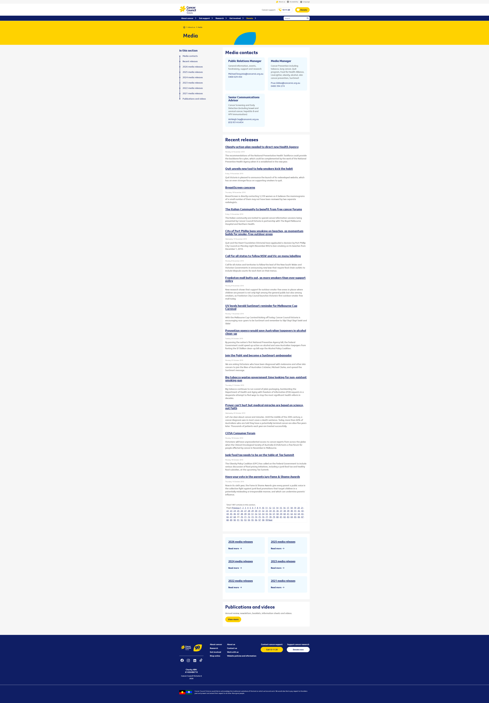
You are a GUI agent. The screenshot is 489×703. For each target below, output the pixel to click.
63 (295, 514)
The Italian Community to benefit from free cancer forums (263, 209)
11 (266, 507)
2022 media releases (240, 580)
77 (267, 517)
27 (245, 511)
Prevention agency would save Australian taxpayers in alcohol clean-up (265, 332)
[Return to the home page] (187, 13)
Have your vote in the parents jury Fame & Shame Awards (262, 476)
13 (274, 507)
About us (282, 2)
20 (298, 507)
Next (270, 520)
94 (249, 520)
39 (288, 511)
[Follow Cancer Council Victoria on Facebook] (182, 662)
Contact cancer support (272, 644)
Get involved (215, 652)
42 (299, 511)
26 (242, 511)
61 (288, 514)
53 (260, 514)
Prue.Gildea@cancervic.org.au (285, 82)
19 (295, 507)
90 (235, 520)
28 (249, 511)
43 (302, 511)
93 (245, 520)
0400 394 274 (278, 86)
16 (284, 507)
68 (235, 517)
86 (299, 517)
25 (238, 511)
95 (252, 520)
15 (281, 507)
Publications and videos (194, 98)
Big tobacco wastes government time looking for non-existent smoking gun (266, 378)
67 (231, 517)
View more (233, 619)
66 (227, 517)
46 (235, 514)
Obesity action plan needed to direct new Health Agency (262, 147)
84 (292, 517)
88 (227, 520)
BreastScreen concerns (240, 187)
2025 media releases (283, 541)
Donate (303, 10)
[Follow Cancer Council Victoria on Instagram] (188, 662)
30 (256, 511)
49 (245, 514)
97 (260, 520)
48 (242, 514)
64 (299, 514)
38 (284, 511)
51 (252, 514)
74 (256, 517)
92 (242, 520)
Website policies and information (241, 656)
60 (284, 514)
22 (227, 511)
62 (292, 514)
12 (270, 507)
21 (302, 507)
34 (270, 511)
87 (302, 517)
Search (308, 18)
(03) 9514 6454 (235, 122)
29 (252, 511)
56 (270, 514)
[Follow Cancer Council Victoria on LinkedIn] (195, 662)
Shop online (215, 656)
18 (291, 507)
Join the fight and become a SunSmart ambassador (258, 355)
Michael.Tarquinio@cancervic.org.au (245, 73)
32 (263, 511)
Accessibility (294, 2)
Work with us (233, 652)
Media (200, 27)
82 (284, 517)
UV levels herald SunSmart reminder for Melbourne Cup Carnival (261, 307)
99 (267, 520)
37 (281, 511)
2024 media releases (240, 561)
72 (249, 517)
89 (231, 520)
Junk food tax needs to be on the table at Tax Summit (259, 455)
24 (235, 511)
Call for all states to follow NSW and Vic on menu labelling (263, 256)
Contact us (232, 648)
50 (249, 514)
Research (214, 648)
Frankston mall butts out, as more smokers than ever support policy (265, 279)
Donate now (298, 649)
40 (292, 511)
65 (302, 514)
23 (231, 511)
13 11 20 (286, 10)
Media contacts (190, 56)
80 (277, 517)
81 (281, 517)
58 (277, 514)
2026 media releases (240, 541)
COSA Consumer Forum (240, 433)
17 (288, 507)
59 (281, 514)
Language (306, 2)
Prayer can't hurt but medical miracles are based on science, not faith (264, 406)
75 (260, 517)
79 (274, 517)
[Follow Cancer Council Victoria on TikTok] (200, 662)
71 (245, 517)
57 (274, 514)
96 (256, 520)
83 (288, 517)
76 (263, 517)
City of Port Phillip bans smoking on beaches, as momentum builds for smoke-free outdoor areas (264, 232)
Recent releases (190, 61)
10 (263, 507)
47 (238, 514)
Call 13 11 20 (272, 649)
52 (256, 514)
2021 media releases (283, 580)
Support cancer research (298, 644)
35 (274, 511)
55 (267, 514)
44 (227, 514)
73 (252, 517)
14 (277, 507)
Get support (204, 18)
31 (260, 511)
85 (295, 517)
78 (270, 517)
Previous (236, 507)
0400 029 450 (235, 76)
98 (263, 520)
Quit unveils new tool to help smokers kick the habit (259, 168)
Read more (233, 548)
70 (242, 517)
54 (263, 514)
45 (231, 514)
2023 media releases (283, 561)
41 (295, 511)
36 (277, 511)
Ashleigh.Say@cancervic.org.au (243, 119)
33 (267, 511)
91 (238, 520)
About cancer (216, 644)
